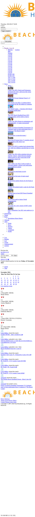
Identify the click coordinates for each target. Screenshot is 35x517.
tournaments (7, 213)
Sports (6, 266)
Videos (10, 228)
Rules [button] (6, 217)
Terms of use (4, 400)
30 (16, 284)
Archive (17, 50)
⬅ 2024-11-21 (5, 252)
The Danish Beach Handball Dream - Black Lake (16, 379)
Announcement (8, 244)
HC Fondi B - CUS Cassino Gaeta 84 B (13, 361)
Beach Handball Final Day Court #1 (11, 348)
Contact (3, 402)
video (5, 221)
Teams (6, 215)
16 (16, 280)
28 (10, 284)
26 (5, 284)
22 (13, 282)
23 (16, 282)
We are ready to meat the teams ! (17, 135)
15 (13, 280)
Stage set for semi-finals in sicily (17, 171)
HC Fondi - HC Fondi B (9, 367)
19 (5, 282)
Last (5, 241)
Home (9, 223)
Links (14, 402)
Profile (10, 231)
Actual (6, 242)
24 (18, 282)
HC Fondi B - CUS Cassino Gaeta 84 (12, 373)
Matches (10, 50)
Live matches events (6, 286)
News (6, 84)
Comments (11, 230)
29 (13, 284)
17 (18, 280)
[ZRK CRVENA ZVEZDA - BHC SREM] (2, 290)
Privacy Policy (12, 400)
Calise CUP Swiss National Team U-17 (19, 98)
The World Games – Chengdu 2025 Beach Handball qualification (20, 109)
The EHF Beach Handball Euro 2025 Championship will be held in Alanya (18, 116)
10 (18, 278)
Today (2, 254)
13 (7, 280)
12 (5, 280)
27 (7, 284)
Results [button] (9, 48)
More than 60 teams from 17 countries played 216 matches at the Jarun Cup (21, 140)
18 (1, 282)
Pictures (10, 226)
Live (11, 48)
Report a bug (9, 402)
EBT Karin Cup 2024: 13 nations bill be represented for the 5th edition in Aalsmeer (20, 103)
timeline (6, 239)
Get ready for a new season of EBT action (20, 205)
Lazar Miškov (5, 333)
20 (7, 282)
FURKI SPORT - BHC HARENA (12, 334)
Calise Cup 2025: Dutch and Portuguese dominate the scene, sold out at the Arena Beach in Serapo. (19, 91)
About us (7, 399)
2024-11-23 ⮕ (5, 259)
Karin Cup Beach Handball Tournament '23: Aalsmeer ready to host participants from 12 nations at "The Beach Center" (20, 129)
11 (1, 280)
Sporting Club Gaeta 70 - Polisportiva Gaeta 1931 (16, 354)
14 (10, 280)
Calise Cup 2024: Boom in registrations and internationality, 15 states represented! (20, 122)
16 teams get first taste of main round (18, 176)
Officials (6, 220)
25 (1, 284)
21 (10, 282)
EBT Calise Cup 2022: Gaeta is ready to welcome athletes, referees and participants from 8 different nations (20, 165)
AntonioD (3, 377)
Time (5, 268)
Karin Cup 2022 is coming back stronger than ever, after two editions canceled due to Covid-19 (21, 148)
